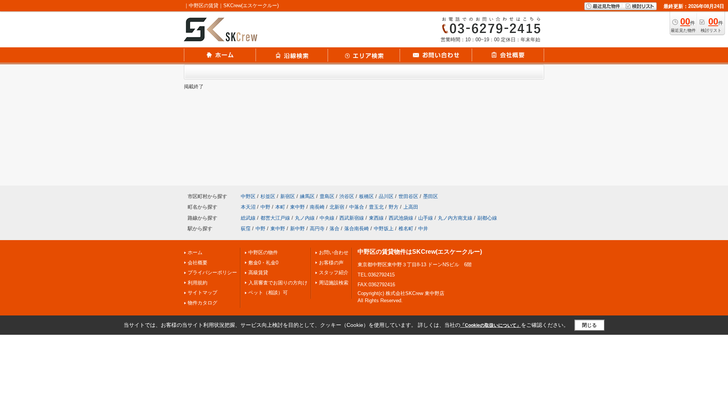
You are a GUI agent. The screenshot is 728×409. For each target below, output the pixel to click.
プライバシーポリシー (212, 272)
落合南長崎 (356, 228)
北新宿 (336, 207)
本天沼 (248, 207)
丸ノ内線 (305, 218)
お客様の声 (331, 262)
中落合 (356, 207)
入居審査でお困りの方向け (278, 283)
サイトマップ (202, 292)
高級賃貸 (258, 272)
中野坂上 (384, 228)
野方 (394, 207)
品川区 (386, 196)
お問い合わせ (333, 252)
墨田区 (430, 196)
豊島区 (327, 196)
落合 (334, 228)
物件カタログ (202, 303)
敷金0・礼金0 (263, 262)
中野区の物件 (263, 252)
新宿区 (287, 196)
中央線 (327, 218)
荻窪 (246, 228)
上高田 (410, 207)
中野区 (248, 196)
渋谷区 (346, 196)
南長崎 (317, 207)
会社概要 (197, 262)
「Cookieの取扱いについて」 (490, 325)
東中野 (297, 207)
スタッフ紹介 (333, 272)
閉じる (589, 325)
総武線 (248, 218)
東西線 (376, 218)
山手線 (425, 218)
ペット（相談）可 (268, 292)
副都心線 (487, 218)
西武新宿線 (351, 218)
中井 (423, 228)
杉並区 (267, 196)
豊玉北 (376, 207)
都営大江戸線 (275, 218)
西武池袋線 (401, 218)
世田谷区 (408, 196)
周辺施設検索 (333, 283)
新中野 (297, 228)
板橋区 (366, 196)
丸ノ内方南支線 (455, 218)
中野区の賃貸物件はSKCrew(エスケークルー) (420, 251)
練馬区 (307, 196)
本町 (280, 207)
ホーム (195, 252)
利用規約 (197, 283)
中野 (265, 207)
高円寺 (317, 228)
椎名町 (406, 228)
